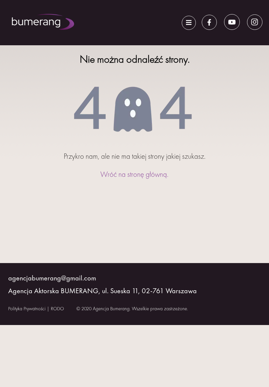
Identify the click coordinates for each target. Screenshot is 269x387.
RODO (57, 308)
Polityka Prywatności (27, 308)
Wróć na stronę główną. (134, 174)
